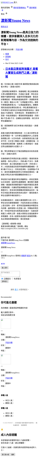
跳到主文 (4, 27)
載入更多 (5, 268)
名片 (7, 59)
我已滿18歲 (5, 454)
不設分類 (19, 49)
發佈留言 (5, 281)
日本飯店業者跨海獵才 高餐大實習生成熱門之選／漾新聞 (21, 72)
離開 (12, 454)
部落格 (8, 57)
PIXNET (10, 423)
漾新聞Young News (15, 20)
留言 (29, 256)
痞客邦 (24, 256)
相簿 (7, 54)
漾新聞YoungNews (8, 243)
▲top (3, 263)
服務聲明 (24, 425)
